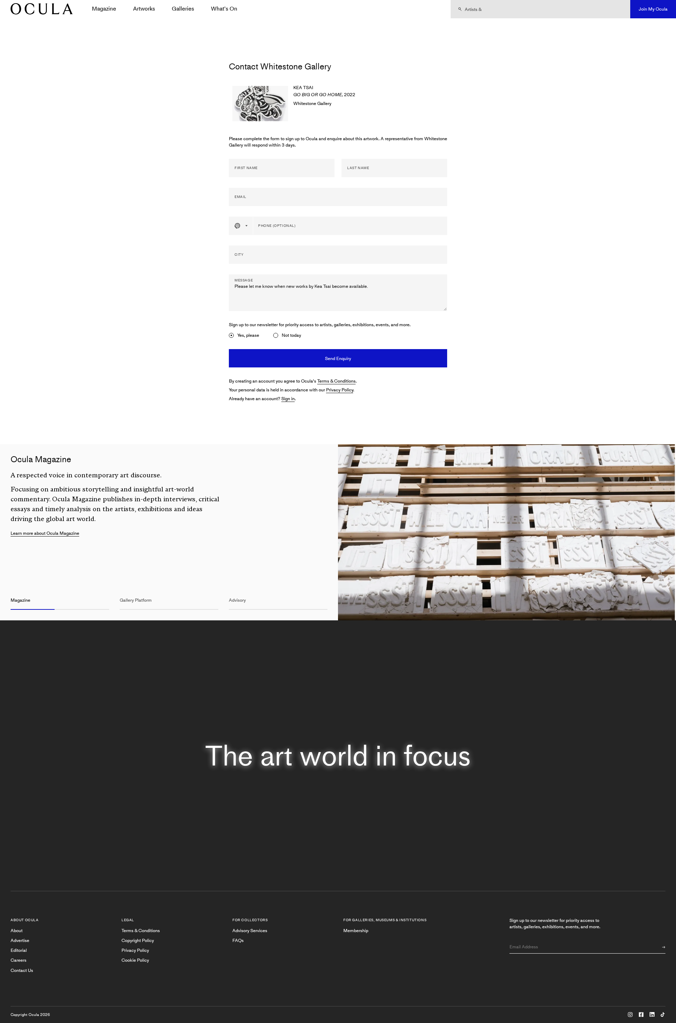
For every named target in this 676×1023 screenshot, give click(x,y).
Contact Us (22, 970)
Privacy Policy (339, 389)
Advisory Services (249, 930)
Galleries (183, 8)
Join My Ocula (653, 9)
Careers (18, 960)
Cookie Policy (135, 960)
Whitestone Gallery (312, 103)
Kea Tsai (303, 87)
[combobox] (241, 226)
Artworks (144, 8)
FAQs (238, 940)
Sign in (288, 398)
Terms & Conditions (336, 381)
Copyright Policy (137, 940)
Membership (355, 930)
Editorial (19, 950)
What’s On (224, 8)
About (17, 930)
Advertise (20, 940)
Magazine (104, 8)
